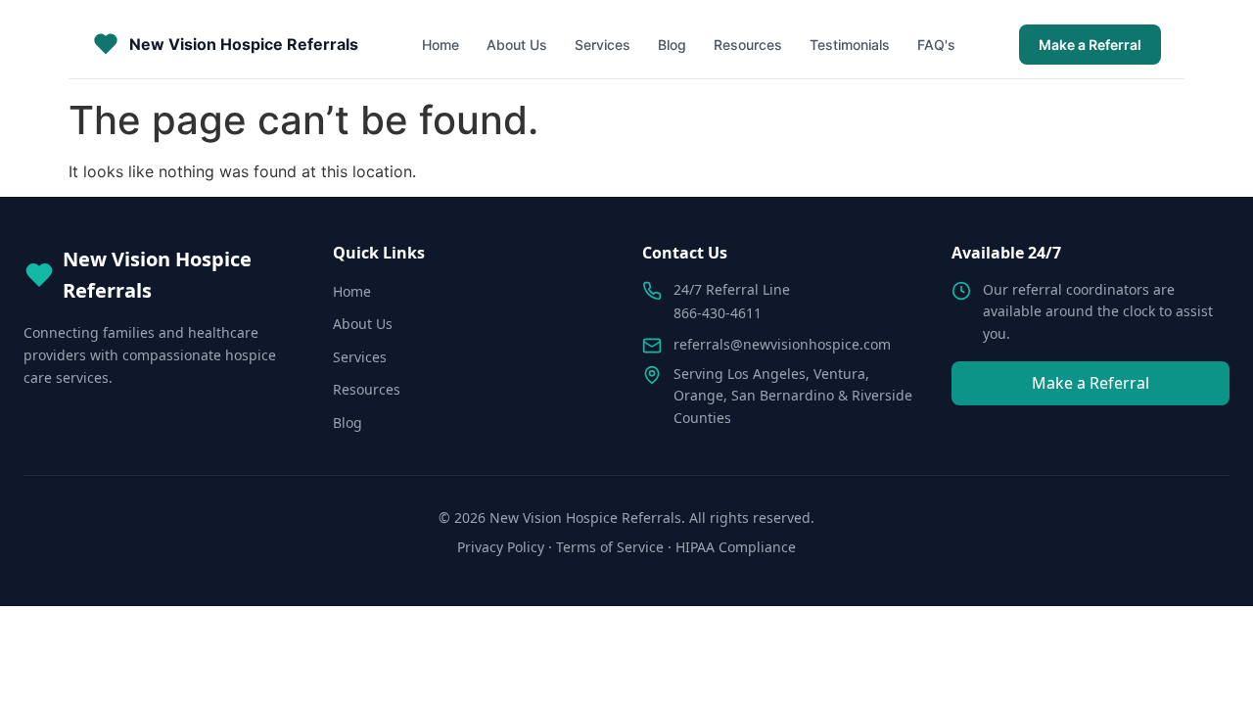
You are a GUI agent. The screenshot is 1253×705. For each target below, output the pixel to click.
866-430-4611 (717, 313)
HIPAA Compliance (735, 547)
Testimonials (850, 44)
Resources (748, 44)
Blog (672, 44)
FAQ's (936, 44)
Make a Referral (1090, 44)
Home (440, 44)
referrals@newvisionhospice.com (782, 344)
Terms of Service (610, 547)
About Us (517, 44)
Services (602, 44)
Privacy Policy (500, 547)
